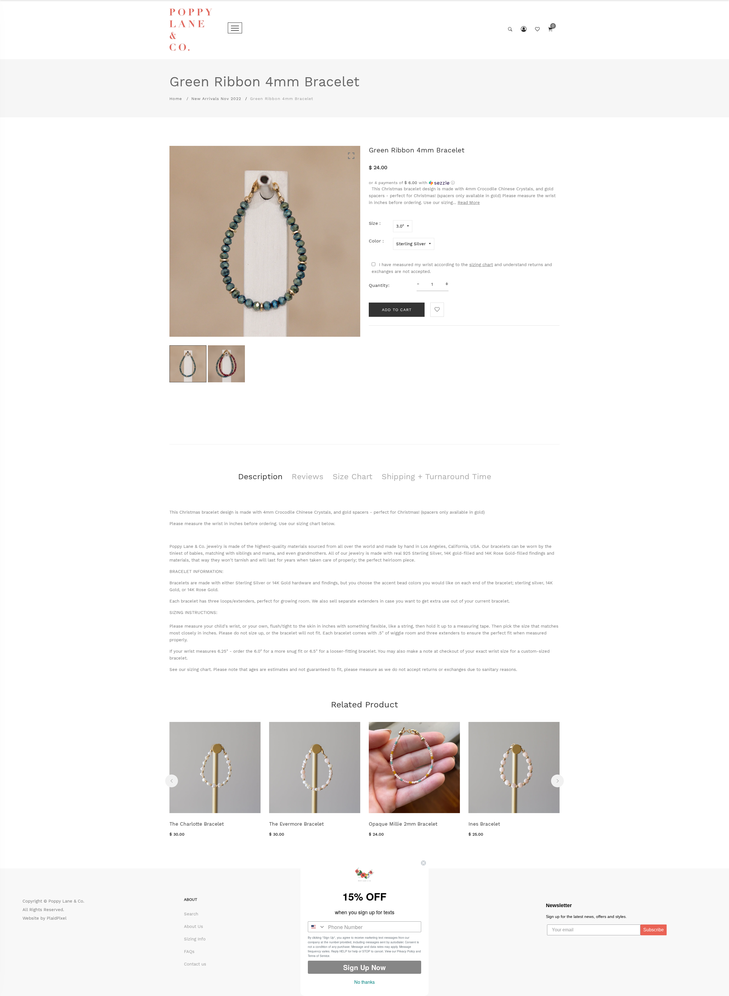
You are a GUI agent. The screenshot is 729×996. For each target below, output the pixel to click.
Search (191, 914)
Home (175, 98)
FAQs (189, 951)
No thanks (364, 982)
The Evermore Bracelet (296, 824)
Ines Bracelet (484, 824)
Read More (469, 202)
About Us (193, 926)
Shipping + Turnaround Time (436, 476)
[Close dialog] (423, 863)
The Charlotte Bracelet (196, 824)
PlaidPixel (57, 918)
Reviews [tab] (307, 476)
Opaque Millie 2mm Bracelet (403, 824)
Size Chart (352, 476)
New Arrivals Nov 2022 (216, 98)
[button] (464, 182)
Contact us (195, 964)
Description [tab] (260, 476)
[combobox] (316, 927)
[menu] (235, 28)
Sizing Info (195, 939)
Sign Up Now (364, 967)
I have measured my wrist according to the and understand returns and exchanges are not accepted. (462, 268)
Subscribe (653, 929)
